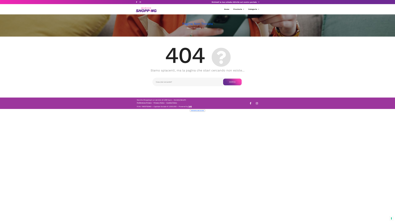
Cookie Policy (171, 103)
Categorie (252, 9)
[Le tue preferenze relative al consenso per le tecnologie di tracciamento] (391, 218)
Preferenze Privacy (144, 103)
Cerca (232, 82)
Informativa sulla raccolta (197, 110)
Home (226, 9)
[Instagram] (140, 2)
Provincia (237, 9)
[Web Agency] (190, 107)
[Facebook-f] (136, 2)
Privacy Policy (159, 103)
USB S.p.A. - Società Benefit (175, 100)
